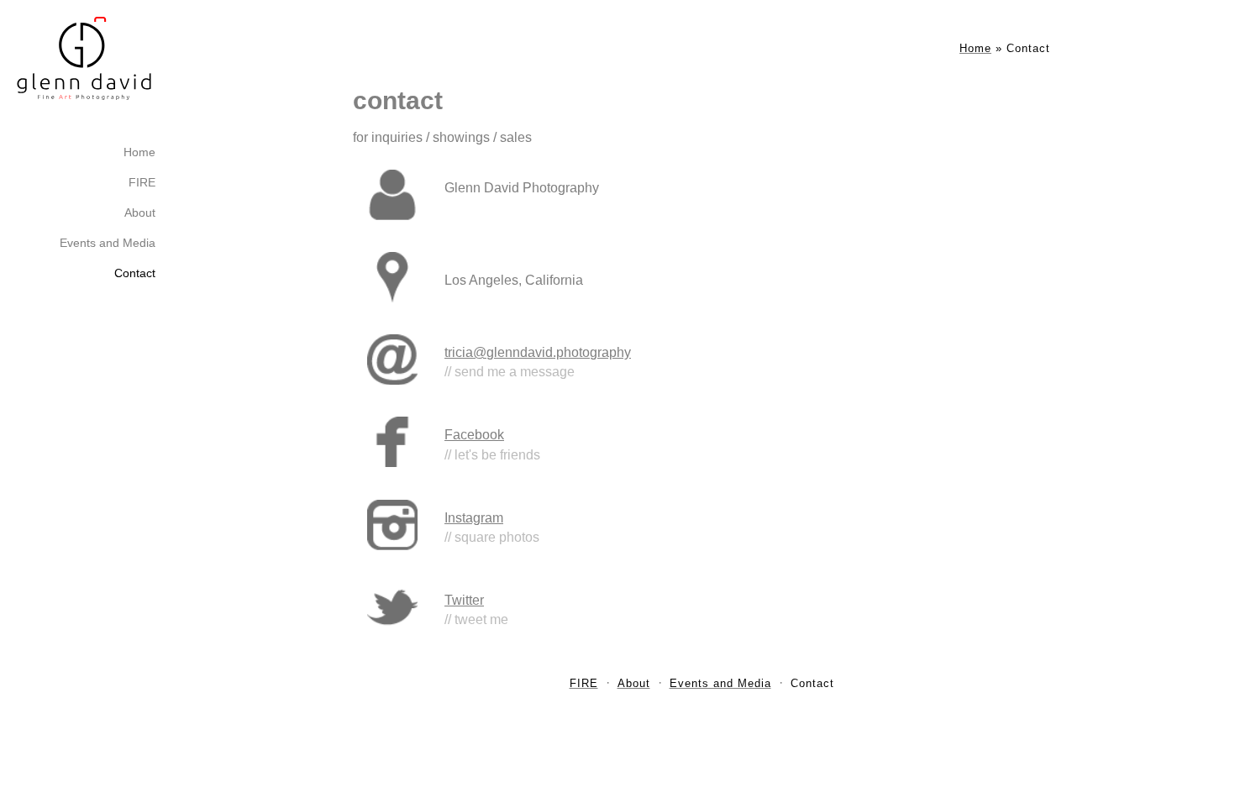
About (139, 212)
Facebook (474, 435)
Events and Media (107, 242)
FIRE (142, 182)
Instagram (473, 518)
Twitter (464, 600)
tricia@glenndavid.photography (537, 352)
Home (139, 152)
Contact (134, 273)
